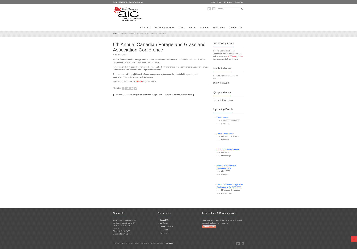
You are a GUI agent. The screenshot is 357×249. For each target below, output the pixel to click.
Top (354, 239)
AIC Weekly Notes (235, 56)
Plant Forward (222, 118)
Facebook (124, 88)
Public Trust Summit (225, 134)
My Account (228, 2)
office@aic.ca (138, 2)
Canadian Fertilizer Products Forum (178, 95)
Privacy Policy (169, 243)
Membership (236, 27)
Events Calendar (166, 226)
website (139, 81)
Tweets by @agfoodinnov (223, 100)
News (182, 27)
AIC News (164, 223)
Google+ (131, 88)
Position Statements (164, 27)
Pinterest (135, 88)
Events (192, 27)
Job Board (164, 230)
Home (219, 2)
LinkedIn (213, 8)
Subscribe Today (209, 227)
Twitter (209, 8)
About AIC (145, 27)
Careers (204, 27)
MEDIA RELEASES (221, 83)
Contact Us (239, 2)
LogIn (213, 2)
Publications (219, 27)
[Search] (242, 9)
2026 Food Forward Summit (228, 150)
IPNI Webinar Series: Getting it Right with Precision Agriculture (138, 95)
